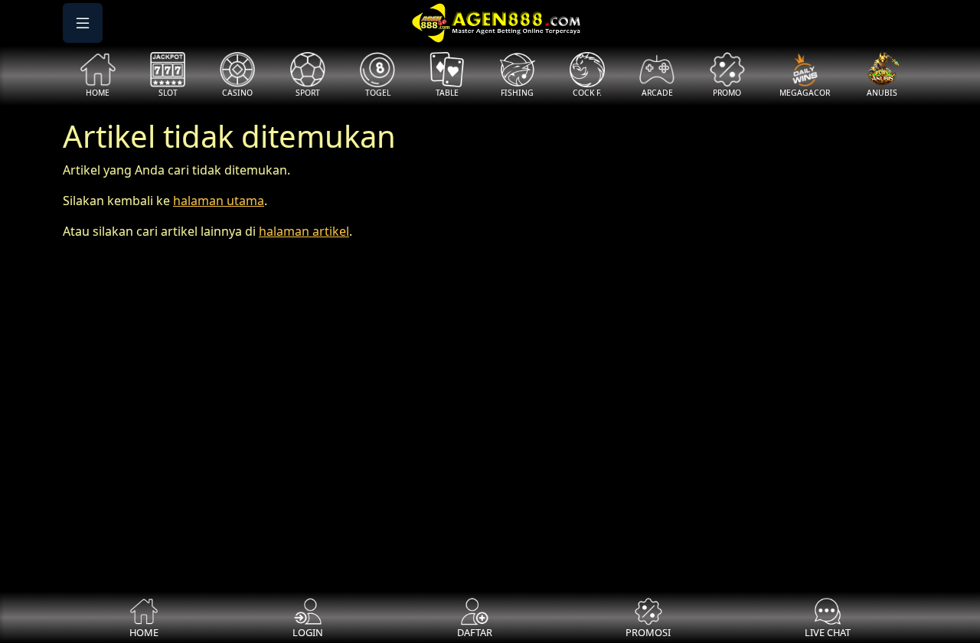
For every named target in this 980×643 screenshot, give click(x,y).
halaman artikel (304, 231)
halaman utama (218, 200)
